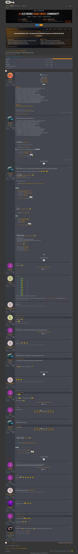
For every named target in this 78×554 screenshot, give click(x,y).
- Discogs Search (25, 142)
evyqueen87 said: (19, 392)
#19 (71, 513)
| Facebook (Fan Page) (25, 151)
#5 (71, 276)
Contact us (52, 550)
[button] (20, 6)
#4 (71, 263)
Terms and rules (57, 550)
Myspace (39, 331)
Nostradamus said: (19, 516)
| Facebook (23, 246)
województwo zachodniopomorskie (32, 183)
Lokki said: (18, 425)
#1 (71, 73)
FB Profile (44, 331)
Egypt (28, 147)
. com (21, 194)
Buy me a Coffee (24, 114)
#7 (71, 315)
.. (44, 164)
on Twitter (21, 220)
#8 (71, 328)
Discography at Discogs (27, 175)
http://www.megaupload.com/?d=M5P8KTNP (24, 106)
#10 (71, 353)
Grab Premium (18, 114)
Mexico (34, 442)
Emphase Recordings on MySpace (24, 190)
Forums (11, 5)
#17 (71, 488)
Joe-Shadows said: (19, 317)
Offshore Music (25, 241)
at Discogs (26, 438)
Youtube (49, 331)
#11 (71, 377)
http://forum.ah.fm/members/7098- (23, 198)
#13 (71, 407)
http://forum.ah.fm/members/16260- (24, 452)
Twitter (47, 331)
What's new (17, 5)
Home (7, 5)
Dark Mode (8, 550)
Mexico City (24, 442)
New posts (7, 7)
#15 (71, 462)
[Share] (70, 73)
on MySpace (23, 153)
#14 (71, 420)
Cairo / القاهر (24, 147)
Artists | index (20, 244)
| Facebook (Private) (23, 218)
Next (13, 70)
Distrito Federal (30, 442)
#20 (71, 526)
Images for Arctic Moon (21, 176)
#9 (71, 340)
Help (67, 550)
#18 (71, 500)
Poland (41, 183)
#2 (71, 116)
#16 (71, 475)
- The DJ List (23, 191)
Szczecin (23, 183)
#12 (71, 390)
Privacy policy (63, 550)
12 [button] (47, 58)
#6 (71, 302)
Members (24, 5)
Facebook (41, 331)
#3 (71, 166)
